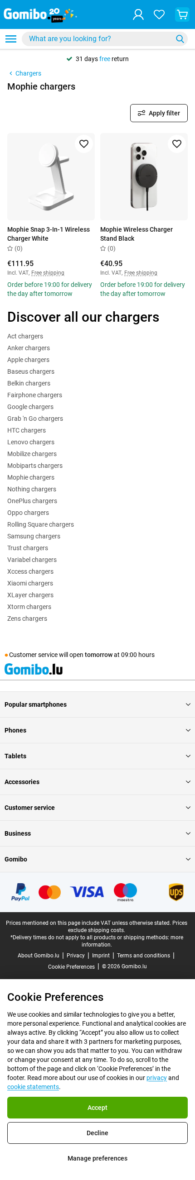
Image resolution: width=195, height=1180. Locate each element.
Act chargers (25, 336)
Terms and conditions (143, 955)
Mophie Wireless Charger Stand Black (136, 234)
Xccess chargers (30, 571)
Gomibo (16, 859)
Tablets (15, 756)
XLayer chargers (30, 595)
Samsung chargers (33, 536)
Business (18, 833)
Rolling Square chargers (40, 524)
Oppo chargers (28, 512)
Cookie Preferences (71, 967)
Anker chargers (28, 348)
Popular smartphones (36, 704)
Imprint (101, 955)
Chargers (28, 73)
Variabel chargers (32, 559)
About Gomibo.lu (38, 955)
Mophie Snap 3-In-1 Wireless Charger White (48, 234)
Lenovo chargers (30, 442)
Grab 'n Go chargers (35, 418)
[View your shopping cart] (182, 14)
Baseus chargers (30, 371)
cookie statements (33, 1086)
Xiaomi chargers (30, 583)
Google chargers (30, 406)
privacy (156, 1077)
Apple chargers (28, 359)
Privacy (76, 955)
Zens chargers (27, 618)
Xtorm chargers (29, 606)
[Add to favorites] (84, 144)
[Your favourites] (159, 14)
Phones (15, 730)
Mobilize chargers (32, 453)
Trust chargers (27, 548)
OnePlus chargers (32, 500)
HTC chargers (26, 430)
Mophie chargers (30, 477)
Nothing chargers (31, 489)
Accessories (22, 781)
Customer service (30, 807)
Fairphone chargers (34, 395)
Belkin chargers (28, 383)
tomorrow (98, 654)
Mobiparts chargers (35, 465)
